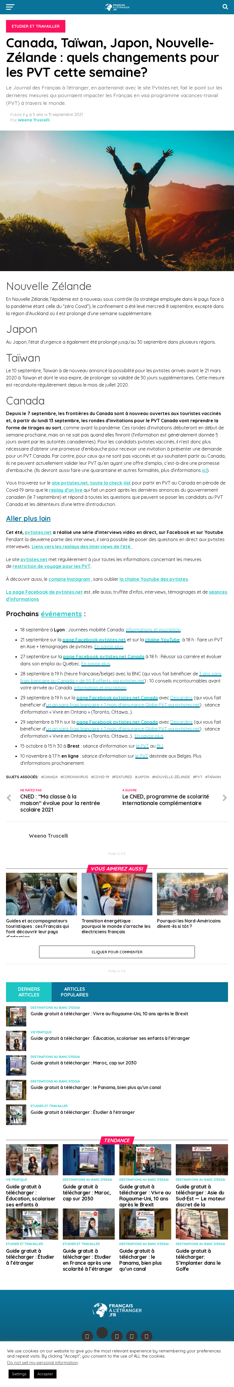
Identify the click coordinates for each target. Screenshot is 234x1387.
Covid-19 (101, 777)
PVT (198, 777)
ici (204, 470)
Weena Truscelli (34, 120)
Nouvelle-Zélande (172, 777)
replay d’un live (65, 490)
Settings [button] (19, 1374)
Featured (123, 777)
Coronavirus (75, 777)
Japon (143, 777)
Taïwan (214, 777)
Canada (50, 777)
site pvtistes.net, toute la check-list (91, 483)
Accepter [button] (45, 1374)
